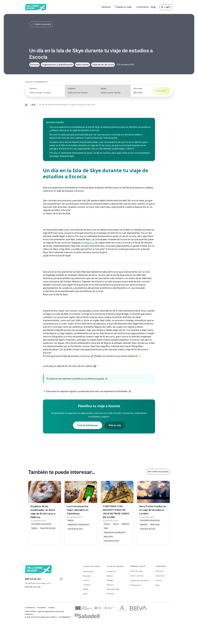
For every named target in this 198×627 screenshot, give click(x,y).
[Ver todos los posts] (158, 471)
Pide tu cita (115, 425)
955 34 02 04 (33, 579)
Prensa (158, 580)
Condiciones (30, 607)
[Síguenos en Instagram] (61, 578)
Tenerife (110, 593)
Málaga (110, 580)
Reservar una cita (34, 587)
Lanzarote (111, 571)
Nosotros (160, 571)
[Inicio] (26, 104)
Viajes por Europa (91, 566)
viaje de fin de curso (67, 365)
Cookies (51, 607)
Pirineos (110, 585)
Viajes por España (115, 566)
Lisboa (86, 580)
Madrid (110, 576)
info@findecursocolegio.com (38, 583)
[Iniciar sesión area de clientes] (165, 7)
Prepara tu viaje (123, 7)
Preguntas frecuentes (139, 580)
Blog (153, 7)
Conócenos (142, 7)
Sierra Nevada (113, 589)
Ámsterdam (88, 571)
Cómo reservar (136, 576)
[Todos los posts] (41, 24)
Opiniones (160, 576)
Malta (85, 589)
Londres (86, 585)
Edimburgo (88, 242)
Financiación (135, 585)
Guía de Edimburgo (87, 425)
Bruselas (87, 576)
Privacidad (41, 607)
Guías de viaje (136, 571)
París (85, 593)
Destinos (106, 7)
